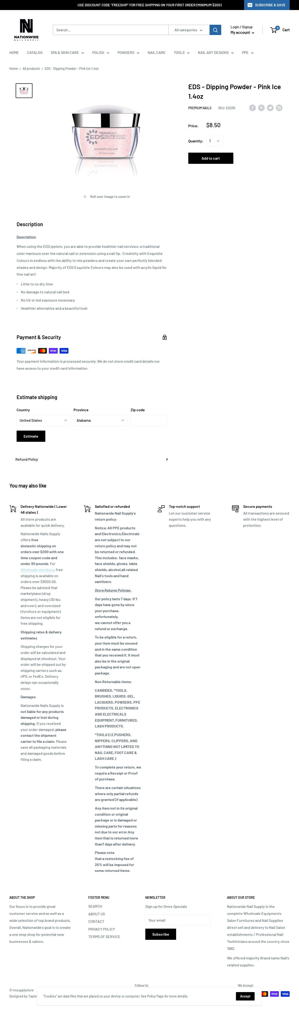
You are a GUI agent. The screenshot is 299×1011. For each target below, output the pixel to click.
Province (81, 409)
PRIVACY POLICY (101, 929)
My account (241, 32)
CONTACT (96, 921)
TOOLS (179, 52)
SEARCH (95, 906)
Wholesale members (37, 569)
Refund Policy (26, 459)
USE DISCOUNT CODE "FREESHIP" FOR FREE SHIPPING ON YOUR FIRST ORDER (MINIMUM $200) (150, 5)
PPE (245, 52)
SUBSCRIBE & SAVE (270, 5)
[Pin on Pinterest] (261, 107)
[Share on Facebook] (252, 107)
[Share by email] (279, 107)
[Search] (215, 30)
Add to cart (211, 158)
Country (23, 409)
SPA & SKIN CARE (65, 52)
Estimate (31, 436)
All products (31, 68)
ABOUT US (96, 914)
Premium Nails (199, 108)
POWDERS (125, 52)
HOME (14, 52)
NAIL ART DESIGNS (213, 52)
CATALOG (35, 52)
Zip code (138, 409)
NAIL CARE (157, 52)
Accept (245, 996)
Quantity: (195, 141)
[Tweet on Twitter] (270, 107)
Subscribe (160, 934)
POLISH (98, 52)
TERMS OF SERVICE (104, 936)
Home (13, 68)
